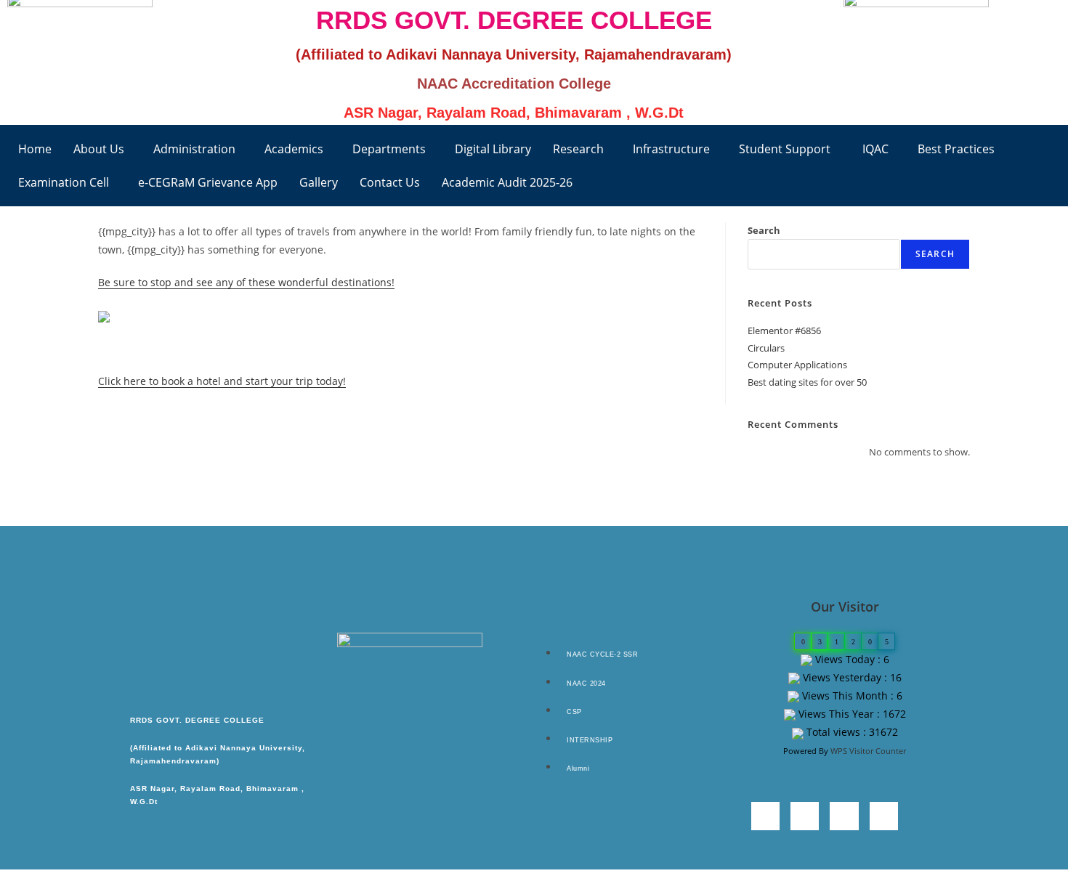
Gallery (318, 182)
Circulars (766, 347)
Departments (389, 149)
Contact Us (390, 182)
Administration (194, 149)
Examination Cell (63, 182)
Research (578, 149)
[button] (102, 149)
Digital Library (493, 149)
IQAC (874, 149)
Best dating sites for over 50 (807, 382)
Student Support (784, 149)
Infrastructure (671, 149)
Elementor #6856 (784, 330)
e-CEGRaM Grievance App (208, 182)
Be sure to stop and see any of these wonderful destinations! (246, 282)
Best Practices (956, 149)
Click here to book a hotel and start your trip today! (222, 381)
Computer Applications (797, 364)
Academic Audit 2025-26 (507, 182)
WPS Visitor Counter (868, 750)
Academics (293, 149)
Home (35, 149)
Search (764, 230)
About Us (98, 149)
